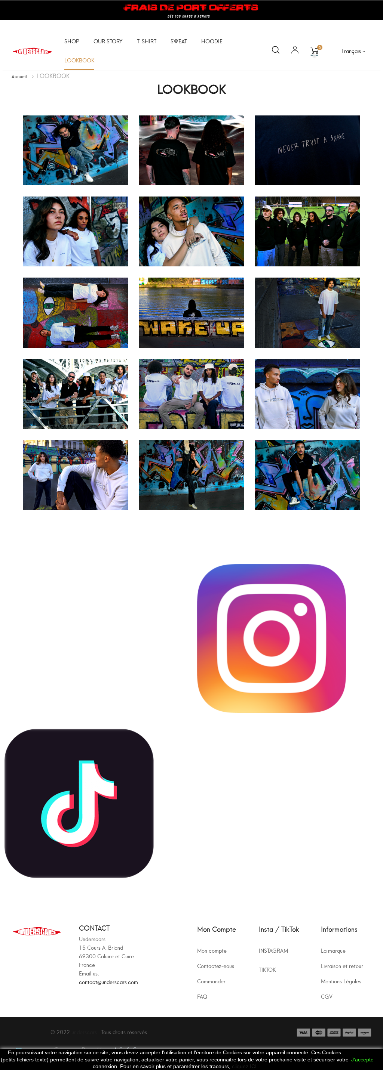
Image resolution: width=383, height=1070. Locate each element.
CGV (327, 996)
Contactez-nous (215, 965)
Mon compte (212, 950)
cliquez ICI (244, 1066)
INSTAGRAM (273, 950)
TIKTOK (267, 969)
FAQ (202, 996)
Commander (211, 981)
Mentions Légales (341, 981)
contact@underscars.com (108, 981)
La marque (333, 950)
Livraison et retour (342, 965)
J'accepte (362, 1060)
